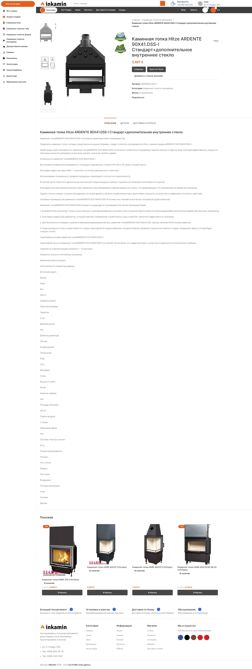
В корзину (139, 69)
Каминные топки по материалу (157, 20)
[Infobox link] (182, 3)
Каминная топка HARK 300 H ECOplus (60, 579)
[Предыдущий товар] (133, 32)
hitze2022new (146, 93)
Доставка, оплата (155, 648)
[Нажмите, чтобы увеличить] (62, 107)
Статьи (150, 630)
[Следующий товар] (139, 32)
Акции (119, 630)
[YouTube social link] (200, 637)
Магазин (151, 644)
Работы (120, 648)
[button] (44, 111)
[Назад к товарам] (136, 32)
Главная (136, 20)
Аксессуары (91, 648)
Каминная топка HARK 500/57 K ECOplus (152, 567)
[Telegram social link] (158, 97)
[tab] (110, 122)
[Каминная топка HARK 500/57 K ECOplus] (152, 544)
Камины (89, 630)
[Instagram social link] (193, 637)
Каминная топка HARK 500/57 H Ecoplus (107, 567)
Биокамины (91, 644)
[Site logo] (53, 3)
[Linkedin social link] (155, 97)
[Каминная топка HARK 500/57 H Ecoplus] (107, 544)
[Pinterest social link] (152, 97)
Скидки (120, 635)
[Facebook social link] (146, 97)
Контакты (121, 644)
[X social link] (149, 97)
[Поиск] (162, 3)
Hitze (216, 41)
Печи (88, 640)
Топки (88, 635)
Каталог (120, 640)
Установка (152, 640)
